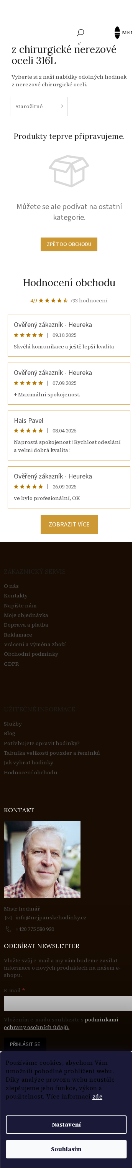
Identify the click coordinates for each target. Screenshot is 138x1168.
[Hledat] (80, 32)
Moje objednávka (26, 615)
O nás (11, 586)
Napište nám (20, 605)
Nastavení (66, 1124)
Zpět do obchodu (69, 244)
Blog (9, 733)
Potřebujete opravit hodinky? (42, 743)
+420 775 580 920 (34, 929)
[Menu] (120, 32)
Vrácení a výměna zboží (35, 644)
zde (97, 1096)
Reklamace (18, 634)
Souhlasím (66, 1149)
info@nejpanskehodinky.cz (51, 917)
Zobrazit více (69, 524)
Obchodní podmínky (31, 654)
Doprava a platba (26, 625)
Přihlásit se (25, 1044)
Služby (13, 724)
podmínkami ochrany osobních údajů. (61, 1023)
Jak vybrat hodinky (28, 762)
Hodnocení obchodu (69, 282)
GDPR (11, 664)
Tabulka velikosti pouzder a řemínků (52, 753)
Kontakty (16, 595)
